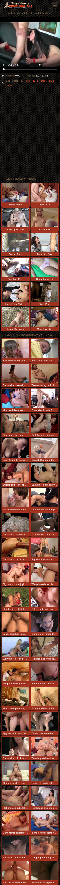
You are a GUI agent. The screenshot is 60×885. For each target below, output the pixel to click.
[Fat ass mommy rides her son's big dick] (15, 497)
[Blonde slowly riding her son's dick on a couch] (44, 821)
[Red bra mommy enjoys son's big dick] (15, 870)
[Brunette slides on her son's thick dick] (44, 696)
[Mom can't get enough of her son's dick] (15, 696)
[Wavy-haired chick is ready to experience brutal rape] (44, 572)
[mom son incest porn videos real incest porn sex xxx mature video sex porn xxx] (55, 5)
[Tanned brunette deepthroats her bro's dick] (44, 721)
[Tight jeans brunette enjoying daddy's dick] (44, 796)
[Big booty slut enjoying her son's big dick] (15, 572)
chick (43, 80)
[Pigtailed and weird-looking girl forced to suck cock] (44, 647)
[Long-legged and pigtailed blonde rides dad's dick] (44, 845)
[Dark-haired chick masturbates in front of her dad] (44, 423)
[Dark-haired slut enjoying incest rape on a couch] (44, 473)
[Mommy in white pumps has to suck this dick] (15, 771)
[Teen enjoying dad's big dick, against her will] (44, 373)
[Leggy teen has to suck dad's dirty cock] (15, 622)
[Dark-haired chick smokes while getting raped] (44, 522)
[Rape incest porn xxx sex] (20, 5)
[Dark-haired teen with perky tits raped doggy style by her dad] (15, 522)
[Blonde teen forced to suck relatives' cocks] (44, 622)
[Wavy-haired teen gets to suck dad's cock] (15, 647)
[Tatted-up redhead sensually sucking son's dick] (44, 746)
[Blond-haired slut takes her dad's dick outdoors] (15, 597)
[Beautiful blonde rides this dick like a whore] (44, 448)
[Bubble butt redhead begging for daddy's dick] (15, 473)
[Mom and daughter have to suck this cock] (15, 398)
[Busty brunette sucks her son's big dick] (15, 448)
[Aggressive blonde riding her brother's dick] (15, 721)
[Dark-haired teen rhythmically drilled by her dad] (15, 373)
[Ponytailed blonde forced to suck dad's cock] (44, 398)
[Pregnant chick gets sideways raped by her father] (15, 671)
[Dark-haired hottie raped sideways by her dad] (44, 497)
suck (35, 80)
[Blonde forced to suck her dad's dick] (44, 671)
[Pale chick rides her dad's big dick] (44, 348)
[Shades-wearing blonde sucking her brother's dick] (44, 870)
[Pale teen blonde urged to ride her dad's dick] (44, 597)
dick (28, 80)
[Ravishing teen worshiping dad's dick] (15, 845)
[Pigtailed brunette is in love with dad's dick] (44, 547)
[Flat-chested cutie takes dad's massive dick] (15, 796)
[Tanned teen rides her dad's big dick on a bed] (44, 771)
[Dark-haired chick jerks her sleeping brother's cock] (15, 746)
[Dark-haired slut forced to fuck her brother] (15, 821)
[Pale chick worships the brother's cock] (15, 348)
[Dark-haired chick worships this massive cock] (15, 547)
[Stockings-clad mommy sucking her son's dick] (15, 423)
